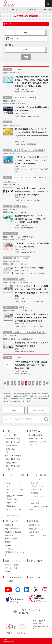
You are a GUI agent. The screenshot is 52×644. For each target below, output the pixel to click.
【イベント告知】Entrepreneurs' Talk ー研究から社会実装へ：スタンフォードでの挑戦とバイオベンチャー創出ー (31, 191)
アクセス (8, 572)
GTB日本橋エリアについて (14, 553)
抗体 (6, 335)
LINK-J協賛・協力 (13, 442)
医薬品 (19, 69)
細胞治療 (13, 335)
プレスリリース (37, 486)
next (47, 383)
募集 (6, 233)
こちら (42, 396)
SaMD (15, 97)
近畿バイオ (17, 258)
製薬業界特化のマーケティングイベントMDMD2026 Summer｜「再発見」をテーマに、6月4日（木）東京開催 (31, 219)
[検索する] (46, 419)
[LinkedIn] (27, 591)
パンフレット (10, 549)
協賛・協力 (35, 503)
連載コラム (10, 506)
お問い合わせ (38, 410)
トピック (34, 483)
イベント (7, 69)
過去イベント (11, 452)
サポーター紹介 (11, 539)
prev (4, 383)
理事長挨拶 (9, 525)
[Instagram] (44, 591)
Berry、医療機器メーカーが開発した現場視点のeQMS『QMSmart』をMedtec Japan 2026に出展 (31, 365)
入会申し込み (34, 532)
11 (44, 383)
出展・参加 (10, 449)
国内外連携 (9, 535)
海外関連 (34, 493)
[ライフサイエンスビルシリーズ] (14, 598)
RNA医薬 (16, 332)
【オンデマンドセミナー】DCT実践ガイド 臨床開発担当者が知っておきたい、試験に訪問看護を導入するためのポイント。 (32, 317)
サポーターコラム (13, 515)
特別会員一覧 (34, 525)
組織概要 (8, 546)
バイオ (28, 177)
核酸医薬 (41, 332)
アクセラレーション (39, 496)
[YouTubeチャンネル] (8, 591)
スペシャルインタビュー (15, 491)
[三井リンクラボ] (37, 598)
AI (14, 69)
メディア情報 (36, 490)
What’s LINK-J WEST (13, 532)
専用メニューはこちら (38, 535)
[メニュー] (48, 3)
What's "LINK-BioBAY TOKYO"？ (37, 443)
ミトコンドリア (10, 181)
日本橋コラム (11, 499)
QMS (19, 357)
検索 (26, 57)
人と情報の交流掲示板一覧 (38, 508)
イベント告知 (36, 500)
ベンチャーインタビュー (15, 510)
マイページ (34, 577)
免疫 (14, 150)
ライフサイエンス (24, 150)
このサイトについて (38, 621)
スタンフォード (18, 177)
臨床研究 (22, 279)
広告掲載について (37, 624)
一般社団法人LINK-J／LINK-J (9, 3)
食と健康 (26, 258)
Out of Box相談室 (35, 435)
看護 (20, 307)
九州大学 (41, 177)
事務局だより (11, 503)
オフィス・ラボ (11, 568)
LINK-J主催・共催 (13, 439)
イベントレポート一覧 (14, 456)
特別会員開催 (11, 446)
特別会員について (36, 529)
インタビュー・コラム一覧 (14, 484)
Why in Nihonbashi (12, 529)
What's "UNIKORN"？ (37, 439)
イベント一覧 (10, 435)
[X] (36, 591)
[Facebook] (17, 591)
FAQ (14, 410)
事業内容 (8, 542)
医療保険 (31, 97)
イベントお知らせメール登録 (14, 579)
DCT (26, 307)
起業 (34, 177)
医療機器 (23, 97)
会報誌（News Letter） (15, 496)
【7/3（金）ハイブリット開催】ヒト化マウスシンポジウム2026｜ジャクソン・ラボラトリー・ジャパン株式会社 (32, 160)
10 (40, 383)
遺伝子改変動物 (38, 150)
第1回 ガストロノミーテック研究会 (29, 268)
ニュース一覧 (34, 479)
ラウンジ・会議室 (11, 565)
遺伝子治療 (32, 332)
